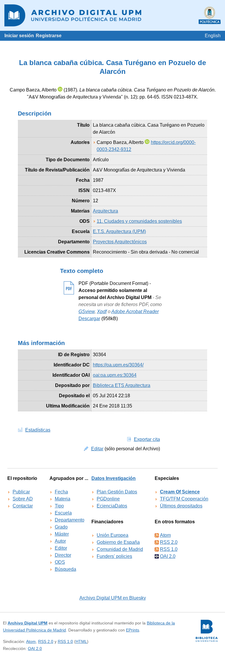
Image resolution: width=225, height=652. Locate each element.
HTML (81, 641)
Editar (97, 448)
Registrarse (49, 35)
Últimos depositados (181, 505)
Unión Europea (112, 535)
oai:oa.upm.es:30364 (115, 375)
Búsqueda (65, 569)
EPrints (132, 630)
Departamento (69, 519)
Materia (62, 498)
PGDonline (108, 498)
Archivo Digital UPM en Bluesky (112, 597)
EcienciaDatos (112, 505)
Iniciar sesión (19, 35)
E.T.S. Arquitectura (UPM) (119, 231)
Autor (60, 541)
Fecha (61, 491)
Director (63, 555)
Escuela (63, 512)
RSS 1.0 (169, 549)
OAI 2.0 (167, 556)
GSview (87, 311)
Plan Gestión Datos (117, 491)
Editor (61, 548)
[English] (213, 35)
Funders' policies (114, 556)
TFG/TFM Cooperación (184, 498)
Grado (61, 526)
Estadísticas (37, 429)
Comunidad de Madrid (120, 549)
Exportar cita (147, 439)
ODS (60, 562)
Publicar (21, 491)
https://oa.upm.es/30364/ (118, 364)
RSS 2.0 (169, 542)
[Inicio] (112, 15)
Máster (62, 534)
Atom (165, 535)
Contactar (23, 505)
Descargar (89, 318)
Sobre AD (23, 498)
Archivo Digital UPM (27, 623)
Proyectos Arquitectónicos (120, 241)
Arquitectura (105, 210)
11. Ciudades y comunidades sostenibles (139, 221)
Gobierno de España (118, 542)
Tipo (59, 505)
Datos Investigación (113, 478)
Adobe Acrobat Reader (135, 311)
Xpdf (102, 311)
